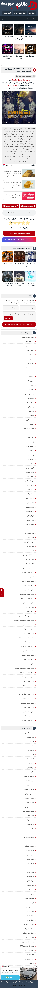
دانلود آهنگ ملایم (28, 712)
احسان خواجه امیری (28, 337)
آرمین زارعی (30, 350)
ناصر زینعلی (30, 890)
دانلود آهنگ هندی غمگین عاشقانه (24, 620)
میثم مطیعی (30, 877)
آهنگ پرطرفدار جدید (20, 13)
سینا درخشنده (30, 490)
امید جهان (31, 363)
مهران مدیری (30, 872)
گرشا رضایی (30, 763)
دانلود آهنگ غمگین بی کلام (26, 720)
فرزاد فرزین (31, 750)
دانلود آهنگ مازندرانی (27, 703)
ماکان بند (31, 772)
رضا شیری (31, 450)
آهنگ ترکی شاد (29, 607)
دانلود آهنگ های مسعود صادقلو (24, 668)
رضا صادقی (31, 455)
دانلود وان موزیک (12, 85)
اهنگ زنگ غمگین (29, 924)
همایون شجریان (29, 898)
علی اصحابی (30, 529)
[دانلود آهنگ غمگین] (7, 29)
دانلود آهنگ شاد (29, 664)
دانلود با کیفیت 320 (26, 206)
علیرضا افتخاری (29, 533)
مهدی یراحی (30, 863)
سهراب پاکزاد (30, 477)
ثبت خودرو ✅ (10, 977)
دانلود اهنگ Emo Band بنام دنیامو (30, 265)
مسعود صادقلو (29, 846)
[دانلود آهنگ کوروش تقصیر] (19, 29)
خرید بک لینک (29, 937)
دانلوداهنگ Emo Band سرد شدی (30, 284)
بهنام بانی (31, 407)
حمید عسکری (30, 433)
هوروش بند (30, 903)
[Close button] (36, 966)
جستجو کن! (5, 19)
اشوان (32, 359)
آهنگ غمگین (7, 13)
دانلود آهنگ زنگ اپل (28, 707)
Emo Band (29, 76)
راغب (32, 442)
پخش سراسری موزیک (27, 942)
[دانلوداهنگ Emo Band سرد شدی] (30, 276)
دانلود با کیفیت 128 (9, 206)
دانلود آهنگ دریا (29, 629)
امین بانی (31, 376)
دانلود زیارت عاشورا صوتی (26, 616)
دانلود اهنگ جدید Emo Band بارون (8, 284)
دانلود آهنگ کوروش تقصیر (19, 38)
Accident (23, 985)
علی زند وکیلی (30, 551)
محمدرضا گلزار (30, 816)
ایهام (32, 385)
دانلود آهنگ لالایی (28, 659)
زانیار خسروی (30, 468)
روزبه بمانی (31, 463)
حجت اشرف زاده (29, 429)
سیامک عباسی (29, 481)
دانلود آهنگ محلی (28, 690)
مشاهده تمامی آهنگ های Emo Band (19, 233)
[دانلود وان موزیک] (19, 5)
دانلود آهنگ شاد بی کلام (26, 672)
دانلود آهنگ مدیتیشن (19, 57)
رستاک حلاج (30, 446)
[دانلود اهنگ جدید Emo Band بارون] (7, 276)
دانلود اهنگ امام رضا (28, 568)
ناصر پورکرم (30, 885)
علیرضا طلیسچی (29, 542)
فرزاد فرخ (31, 746)
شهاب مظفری (30, 507)
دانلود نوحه (30, 612)
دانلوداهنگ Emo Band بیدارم (19, 265)
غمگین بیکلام (30, 577)
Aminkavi (20, 985)
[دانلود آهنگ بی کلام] (30, 29)
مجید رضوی (30, 785)
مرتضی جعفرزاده (29, 837)
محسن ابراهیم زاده (28, 789)
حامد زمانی (31, 416)
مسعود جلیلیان (29, 842)
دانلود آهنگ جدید (24, 80)
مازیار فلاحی (30, 768)
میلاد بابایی (30, 881)
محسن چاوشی (29, 794)
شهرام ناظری (30, 516)
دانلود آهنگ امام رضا (28, 655)
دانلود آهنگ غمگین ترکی (26, 694)
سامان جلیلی (30, 472)
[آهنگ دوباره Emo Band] (19, 276)
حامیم (32, 424)
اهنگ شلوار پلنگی (28, 933)
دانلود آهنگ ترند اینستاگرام (7, 57)
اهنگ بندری (30, 920)
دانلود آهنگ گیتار (28, 625)
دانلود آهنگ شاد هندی (27, 646)
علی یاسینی (30, 741)
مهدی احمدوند (29, 850)
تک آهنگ (18, 76)
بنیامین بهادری (29, 403)
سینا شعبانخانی (29, 498)
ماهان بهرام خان (29, 776)
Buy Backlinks (29, 964)
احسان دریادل (30, 342)
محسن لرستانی (29, 798)
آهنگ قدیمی (30, 559)
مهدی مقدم (30, 859)
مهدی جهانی (30, 855)
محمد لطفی (30, 824)
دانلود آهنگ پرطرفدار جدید (26, 677)
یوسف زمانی (30, 907)
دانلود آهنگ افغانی (28, 603)
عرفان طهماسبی (29, 524)
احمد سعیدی (30, 346)
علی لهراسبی (30, 737)
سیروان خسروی (29, 485)
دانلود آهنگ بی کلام (30, 37)
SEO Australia (29, 959)
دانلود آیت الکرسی (28, 651)
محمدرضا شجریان (28, 811)
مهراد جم (31, 868)
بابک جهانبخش (29, 394)
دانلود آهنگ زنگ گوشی (27, 686)
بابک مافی (31, 398)
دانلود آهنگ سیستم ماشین (25, 638)
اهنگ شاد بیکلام (29, 929)
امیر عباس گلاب (29, 368)
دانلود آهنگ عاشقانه (28, 699)
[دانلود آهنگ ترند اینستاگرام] (7, 49)
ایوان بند (31, 389)
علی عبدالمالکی (29, 733)
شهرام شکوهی (29, 511)
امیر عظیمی (30, 372)
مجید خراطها (30, 781)
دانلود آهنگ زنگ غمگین (27, 716)
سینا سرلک (30, 494)
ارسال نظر (8, 318)
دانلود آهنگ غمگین (7, 37)
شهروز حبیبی (30, 520)
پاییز (23, 76)
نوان (32, 894)
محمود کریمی (30, 829)
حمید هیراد (30, 437)
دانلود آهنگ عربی (30, 56)
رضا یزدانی (31, 459)
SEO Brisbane (29, 955)
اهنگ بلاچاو (30, 916)
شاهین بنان (30, 503)
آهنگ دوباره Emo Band (19, 284)
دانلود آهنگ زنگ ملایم (27, 642)
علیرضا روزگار (30, 538)
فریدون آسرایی (29, 755)
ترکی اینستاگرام (29, 564)
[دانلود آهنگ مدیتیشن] (19, 49)
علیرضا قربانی (30, 546)
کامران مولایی (30, 759)
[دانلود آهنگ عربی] (30, 49)
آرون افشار (31, 355)
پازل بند (31, 411)
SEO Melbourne (29, 951)
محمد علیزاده (30, 820)
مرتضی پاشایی (29, 833)
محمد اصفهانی (29, 807)
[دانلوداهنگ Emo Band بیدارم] (19, 256)
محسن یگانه (30, 803)
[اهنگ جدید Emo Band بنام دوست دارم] (7, 256)
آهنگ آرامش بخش (28, 555)
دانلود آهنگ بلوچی (28, 681)
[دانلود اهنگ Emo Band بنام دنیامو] (30, 256)
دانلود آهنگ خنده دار (28, 633)
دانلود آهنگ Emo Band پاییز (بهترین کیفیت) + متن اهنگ (18, 70)
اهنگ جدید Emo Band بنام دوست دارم (8, 266)
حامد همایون (30, 420)
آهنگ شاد (32, 13)
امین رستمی (30, 381)
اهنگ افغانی (30, 911)
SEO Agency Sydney (27, 946)
